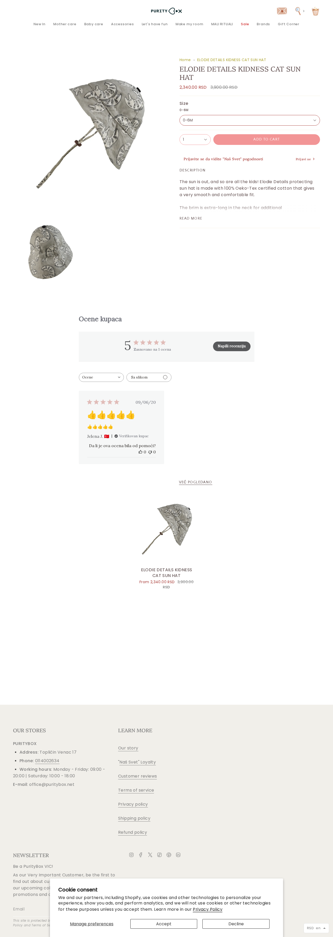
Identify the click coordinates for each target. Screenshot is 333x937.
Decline (236, 924)
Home (185, 59)
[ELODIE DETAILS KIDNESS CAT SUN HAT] (166, 529)
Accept (163, 924)
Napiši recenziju (232, 346)
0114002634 (47, 761)
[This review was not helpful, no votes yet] (150, 451)
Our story (128, 748)
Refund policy (132, 832)
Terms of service (136, 790)
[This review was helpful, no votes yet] (140, 451)
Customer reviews (137, 776)
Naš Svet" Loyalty (137, 762)
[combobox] (101, 377)
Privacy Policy (207, 909)
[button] (64, 24)
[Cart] (315, 11)
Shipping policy (134, 818)
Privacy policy (133, 804)
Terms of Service (44, 925)
